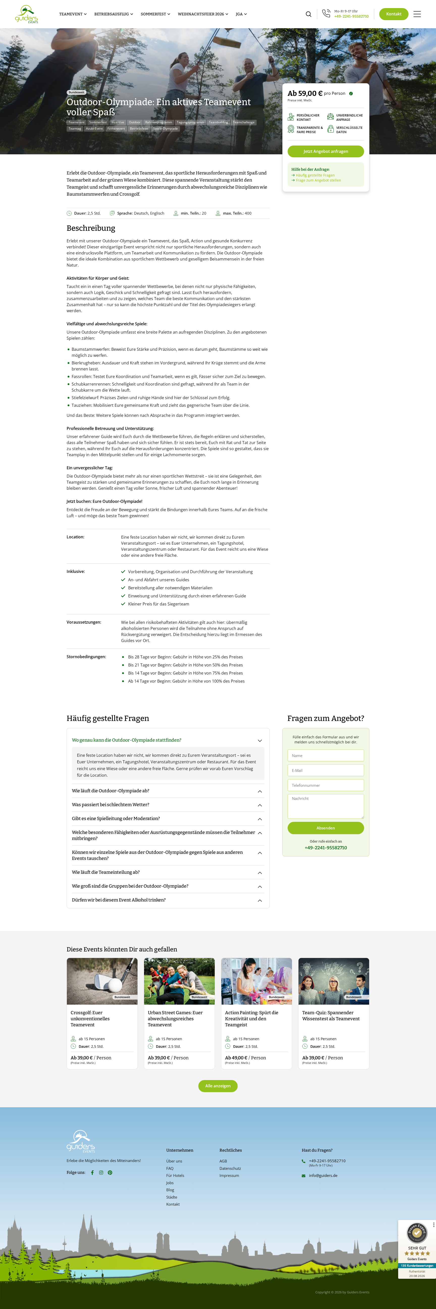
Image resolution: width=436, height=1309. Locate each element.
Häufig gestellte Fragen (315, 175)
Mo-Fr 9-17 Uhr (346, 11)
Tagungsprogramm (190, 122)
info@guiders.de (323, 1175)
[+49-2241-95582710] (303, 1161)
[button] (74, 1014)
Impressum (229, 1175)
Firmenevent (116, 128)
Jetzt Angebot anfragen (326, 151)
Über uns (174, 1160)
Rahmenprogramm (158, 122)
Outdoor (135, 122)
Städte (171, 1197)
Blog (170, 1189)
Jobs (170, 1182)
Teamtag (75, 128)
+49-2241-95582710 (351, 16)
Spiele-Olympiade (165, 128)
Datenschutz (230, 1168)
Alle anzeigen (218, 1086)
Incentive (118, 122)
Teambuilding (218, 122)
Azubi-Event (94, 128)
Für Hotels (175, 1175)
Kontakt (173, 1204)
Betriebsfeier (139, 128)
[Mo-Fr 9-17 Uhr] (326, 13)
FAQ (170, 1168)
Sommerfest (98, 122)
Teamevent (77, 122)
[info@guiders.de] (303, 1176)
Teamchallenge (244, 122)
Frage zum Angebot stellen (318, 180)
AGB (223, 1160)
